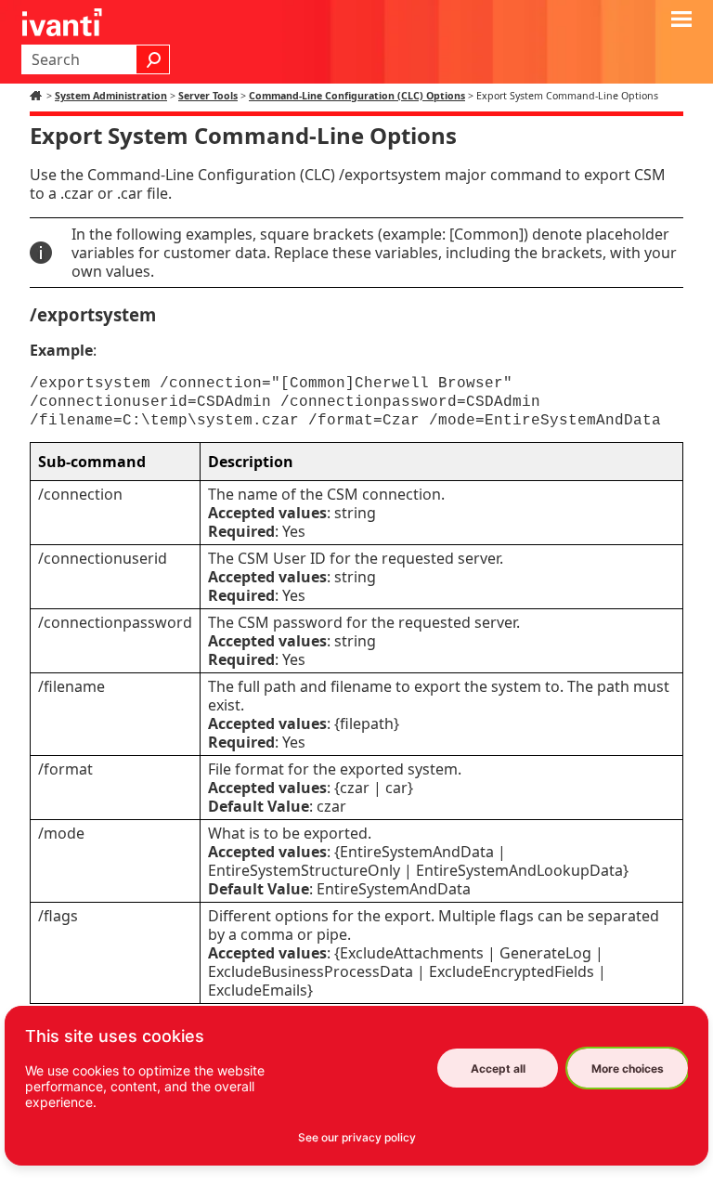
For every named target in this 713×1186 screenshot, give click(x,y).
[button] (153, 59)
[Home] (38, 95)
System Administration (111, 95)
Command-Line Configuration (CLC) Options (357, 95)
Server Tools (208, 95)
